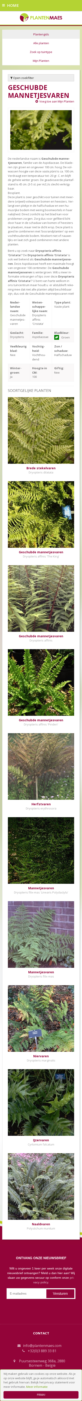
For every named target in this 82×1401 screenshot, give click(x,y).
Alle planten (41, 43)
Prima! (41, 1395)
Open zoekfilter (23, 78)
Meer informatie (37, 1387)
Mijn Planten (41, 61)
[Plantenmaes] (41, 17)
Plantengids (41, 34)
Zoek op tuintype (41, 52)
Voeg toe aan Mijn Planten (56, 101)
